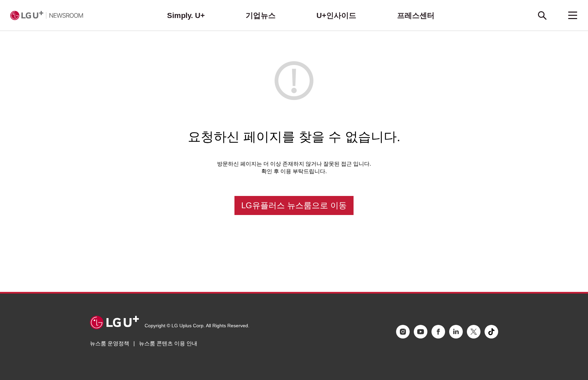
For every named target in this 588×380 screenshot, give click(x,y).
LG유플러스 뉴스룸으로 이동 (294, 205)
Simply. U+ (186, 15)
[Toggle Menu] (572, 15)
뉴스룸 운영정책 (109, 343)
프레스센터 (416, 15)
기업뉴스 (261, 15)
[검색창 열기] (542, 15)
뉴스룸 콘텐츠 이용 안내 (168, 343)
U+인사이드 (336, 15)
